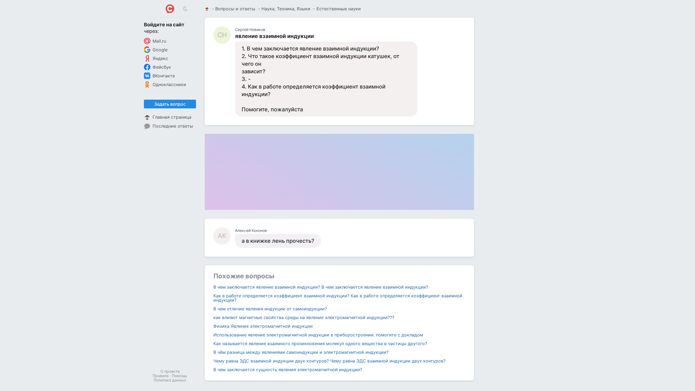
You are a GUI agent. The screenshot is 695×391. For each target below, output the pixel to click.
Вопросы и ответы (235, 8)
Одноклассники (169, 84)
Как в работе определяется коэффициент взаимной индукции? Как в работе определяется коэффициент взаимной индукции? (337, 298)
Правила (161, 375)
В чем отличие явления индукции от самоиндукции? (270, 308)
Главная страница (172, 117)
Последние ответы (173, 126)
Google (160, 49)
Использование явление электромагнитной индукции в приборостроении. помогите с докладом (318, 335)
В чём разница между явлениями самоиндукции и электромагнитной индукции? (300, 352)
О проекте (170, 371)
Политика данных (170, 380)
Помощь (179, 375)
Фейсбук (162, 67)
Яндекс (160, 58)
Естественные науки (339, 8)
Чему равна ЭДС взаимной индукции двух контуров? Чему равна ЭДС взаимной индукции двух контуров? (329, 361)
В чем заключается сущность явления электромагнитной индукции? (287, 369)
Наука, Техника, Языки (285, 8)
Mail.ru (159, 41)
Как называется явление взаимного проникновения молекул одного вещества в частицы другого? (320, 343)
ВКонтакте (164, 75)
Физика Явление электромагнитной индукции (263, 326)
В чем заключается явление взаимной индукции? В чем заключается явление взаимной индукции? (320, 287)
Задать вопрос (170, 104)
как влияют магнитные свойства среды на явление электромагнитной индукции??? (303, 317)
